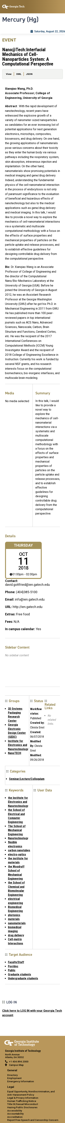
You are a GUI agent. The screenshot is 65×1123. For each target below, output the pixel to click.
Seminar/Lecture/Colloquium (26, 779)
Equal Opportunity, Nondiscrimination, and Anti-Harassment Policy (31, 1093)
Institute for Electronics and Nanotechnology (18, 745)
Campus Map (16, 1064)
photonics (14, 915)
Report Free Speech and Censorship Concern (32, 1119)
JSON (29, 74)
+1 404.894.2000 (18, 1061)
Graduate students (19, 974)
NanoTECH (14, 753)
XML (18, 74)
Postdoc (13, 966)
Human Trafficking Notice (21, 1101)
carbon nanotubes (19, 850)
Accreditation (15, 1116)
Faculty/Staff (16, 962)
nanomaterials (17, 923)
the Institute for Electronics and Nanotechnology (18, 802)
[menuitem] (32, 1076)
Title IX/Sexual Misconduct (22, 1104)
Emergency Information (20, 1081)
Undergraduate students (23, 978)
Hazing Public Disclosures (22, 1107)
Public (11, 970)
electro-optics (17, 854)
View (9, 74)
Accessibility (14, 1110)
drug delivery (16, 935)
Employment (14, 1078)
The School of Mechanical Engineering (16, 830)
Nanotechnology (18, 838)
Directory (12, 1075)
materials (14, 919)
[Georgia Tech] (21, 1042)
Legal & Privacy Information (22, 1097)
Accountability (15, 1113)
